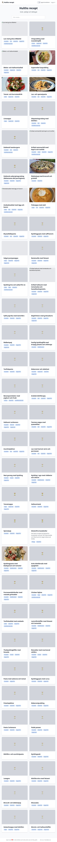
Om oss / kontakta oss (45, 840)
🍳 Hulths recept (8, 2)
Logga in (53, 2)
